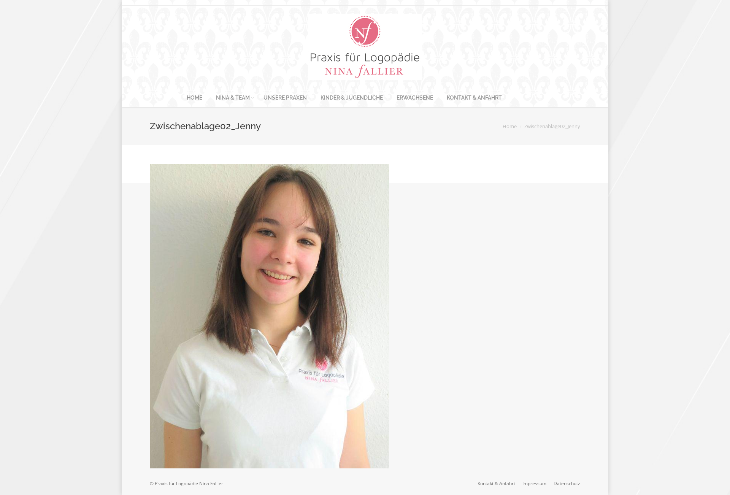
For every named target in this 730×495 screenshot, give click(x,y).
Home (510, 126)
